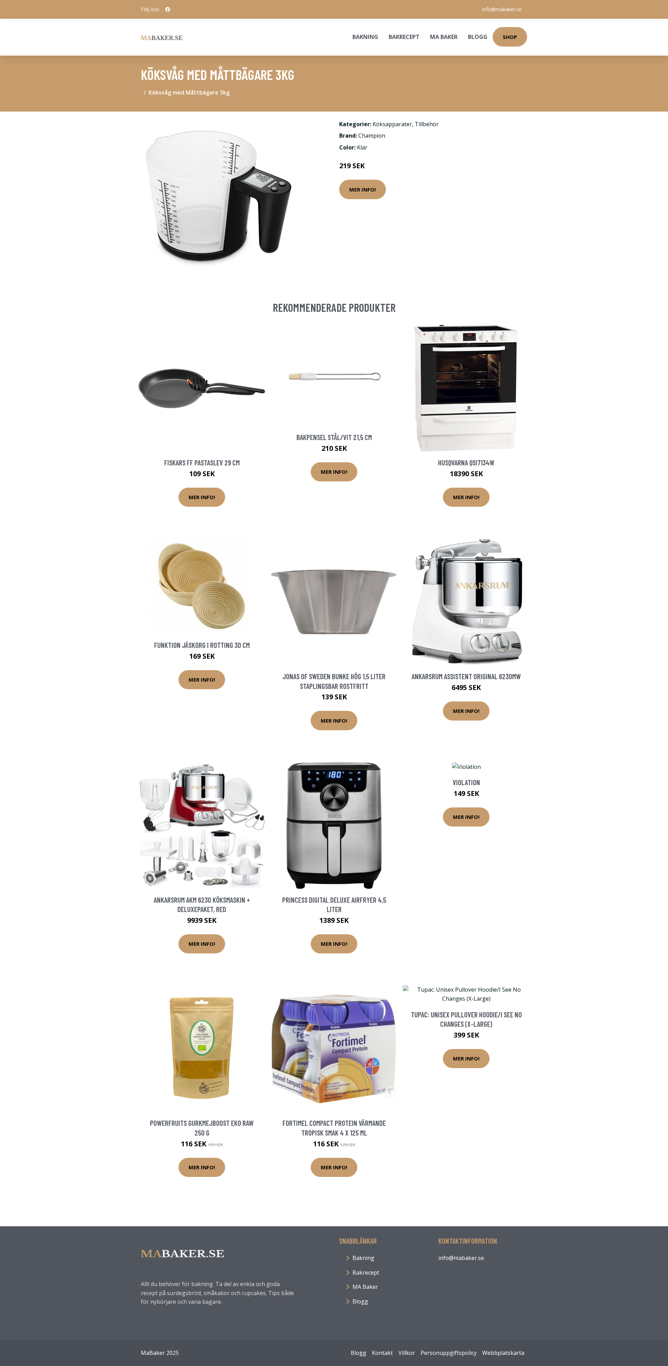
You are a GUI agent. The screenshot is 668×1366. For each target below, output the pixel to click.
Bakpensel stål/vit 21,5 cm (334, 437)
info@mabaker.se (502, 9)
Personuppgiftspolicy (449, 1353)
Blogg (477, 37)
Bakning (365, 37)
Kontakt (382, 1353)
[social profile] (167, 9)
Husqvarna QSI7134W (466, 462)
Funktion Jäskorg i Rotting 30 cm (202, 645)
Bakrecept (404, 37)
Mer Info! (362, 189)
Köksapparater (392, 124)
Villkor (406, 1353)
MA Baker (444, 37)
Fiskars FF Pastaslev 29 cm (202, 462)
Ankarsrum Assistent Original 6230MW (466, 676)
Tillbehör (427, 124)
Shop (510, 36)
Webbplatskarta (503, 1353)
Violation (466, 782)
